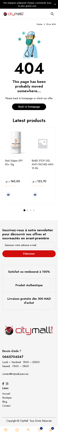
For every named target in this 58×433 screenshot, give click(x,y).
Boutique (7, 397)
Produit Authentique (29, 285)
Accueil (6, 393)
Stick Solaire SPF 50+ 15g (14, 162)
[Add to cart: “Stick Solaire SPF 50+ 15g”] (8, 194)
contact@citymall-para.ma (15, 374)
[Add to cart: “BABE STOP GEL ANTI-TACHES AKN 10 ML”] (35, 194)
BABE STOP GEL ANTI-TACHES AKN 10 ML (42, 164)
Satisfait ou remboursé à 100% (29, 272)
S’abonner (29, 253)
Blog (4, 402)
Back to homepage (29, 106)
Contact (6, 406)
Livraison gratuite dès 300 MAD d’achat (29, 301)
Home (39, 24)
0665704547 (12, 356)
